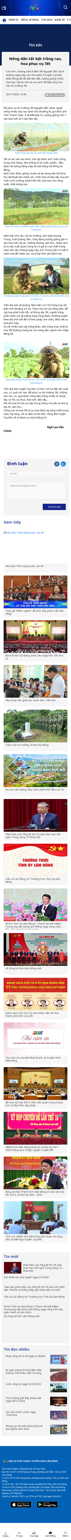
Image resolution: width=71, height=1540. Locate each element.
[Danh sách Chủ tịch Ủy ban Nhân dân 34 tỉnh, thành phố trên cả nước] (35, 994)
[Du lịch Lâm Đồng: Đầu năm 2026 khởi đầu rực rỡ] (35, 770)
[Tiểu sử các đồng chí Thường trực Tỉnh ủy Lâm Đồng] (35, 860)
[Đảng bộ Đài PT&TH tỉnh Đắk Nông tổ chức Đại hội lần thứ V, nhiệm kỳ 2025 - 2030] (35, 1173)
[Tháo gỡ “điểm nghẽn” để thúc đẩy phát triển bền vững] (35, 592)
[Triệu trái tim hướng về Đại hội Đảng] (35, 726)
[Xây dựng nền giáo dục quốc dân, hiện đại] (35, 681)
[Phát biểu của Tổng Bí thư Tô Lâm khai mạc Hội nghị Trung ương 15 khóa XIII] (35, 815)
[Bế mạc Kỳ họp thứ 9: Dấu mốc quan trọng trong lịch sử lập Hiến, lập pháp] (35, 1083)
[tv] (4, 7)
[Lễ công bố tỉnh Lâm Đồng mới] (35, 949)
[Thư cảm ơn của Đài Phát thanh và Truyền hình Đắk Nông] (35, 1038)
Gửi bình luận (54, 506)
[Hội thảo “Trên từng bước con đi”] (35, 547)
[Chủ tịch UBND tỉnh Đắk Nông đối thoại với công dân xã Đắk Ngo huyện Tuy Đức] (35, 1217)
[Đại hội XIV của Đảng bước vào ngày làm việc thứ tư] (35, 636)
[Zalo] (63, 463)
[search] (65, 7)
